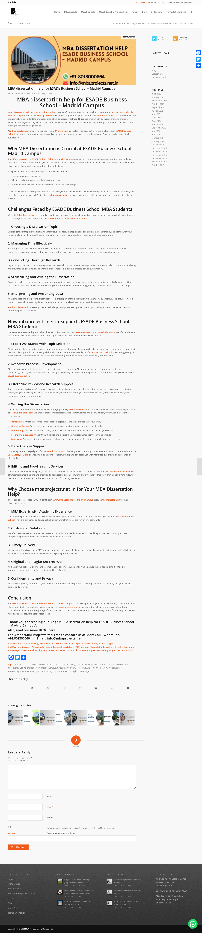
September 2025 (159, 107)
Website (50, 817)
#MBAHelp (87, 668)
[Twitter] (191, 928)
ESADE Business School (45, 112)
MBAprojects (86, 671)
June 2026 (156, 93)
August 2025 (157, 110)
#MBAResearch (112, 668)
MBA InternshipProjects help (21, 893)
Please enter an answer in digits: (61, 833)
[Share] (198, 65)
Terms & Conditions (17, 912)
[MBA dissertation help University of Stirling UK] (31, 717)
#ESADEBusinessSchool (104, 664)
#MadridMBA (63, 668)
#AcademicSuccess (22, 664)
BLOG (43, 630)
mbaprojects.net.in (58, 195)
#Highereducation (32, 668)
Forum (11, 898)
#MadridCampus (48, 668)
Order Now (13, 907)
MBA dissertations (78, 409)
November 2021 (159, 148)
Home (126, 23)
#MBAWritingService (17, 671)
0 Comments (32, 93)
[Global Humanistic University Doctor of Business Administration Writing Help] (15, 717)
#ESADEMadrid (122, 664)
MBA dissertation (105, 115)
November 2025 (159, 100)
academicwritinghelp (70, 671)
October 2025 (158, 104)
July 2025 (156, 114)
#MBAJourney (99, 668)
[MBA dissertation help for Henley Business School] (2, 466)
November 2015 (159, 161)
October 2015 (158, 165)
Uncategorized (159, 77)
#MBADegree (75, 668)
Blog (133, 23)
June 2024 (156, 134)
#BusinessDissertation (42, 664)
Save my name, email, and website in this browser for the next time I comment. (81, 828)
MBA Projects (30, 929)
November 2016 (159, 154)
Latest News (157, 73)
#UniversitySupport (51, 671)
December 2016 (159, 151)
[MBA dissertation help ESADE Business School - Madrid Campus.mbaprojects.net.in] (72, 60)
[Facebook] (187, 928)
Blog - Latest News (19, 23)
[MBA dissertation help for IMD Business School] (111, 717)
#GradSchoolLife (15, 668)
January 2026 (158, 97)
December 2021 (159, 144)
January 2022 (158, 141)
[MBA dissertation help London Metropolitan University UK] (63, 717)
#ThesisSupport (34, 671)
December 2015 (159, 158)
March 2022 (157, 137)
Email (50, 806)
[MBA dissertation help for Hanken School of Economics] (199, 466)
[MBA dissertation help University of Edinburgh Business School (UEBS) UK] (95, 717)
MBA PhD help (14, 888)
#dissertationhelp (84, 664)
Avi (51, 93)
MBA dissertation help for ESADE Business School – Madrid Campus (61, 88)
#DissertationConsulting (64, 664)
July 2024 (156, 131)
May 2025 (156, 117)
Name (50, 796)
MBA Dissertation (37, 148)
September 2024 (159, 127)
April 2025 (156, 120)
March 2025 (157, 124)
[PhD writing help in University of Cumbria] (127, 717)
